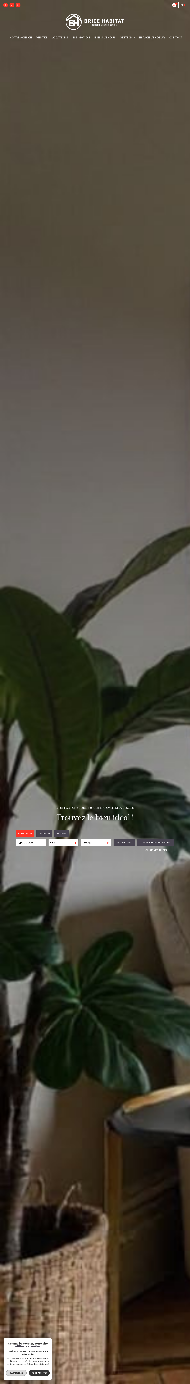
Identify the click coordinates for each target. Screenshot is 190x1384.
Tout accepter (39, 1373)
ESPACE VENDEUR (152, 37)
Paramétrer (16, 1373)
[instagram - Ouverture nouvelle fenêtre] (12, 5)
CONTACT (176, 37)
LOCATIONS (60, 37)
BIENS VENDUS (105, 37)
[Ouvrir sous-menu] (135, 37)
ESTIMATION (81, 37)
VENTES (41, 37)
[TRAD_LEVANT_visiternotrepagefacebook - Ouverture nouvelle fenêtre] (5, 5)
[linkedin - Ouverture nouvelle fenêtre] (18, 5)
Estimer (61, 833)
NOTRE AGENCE (21, 37)
